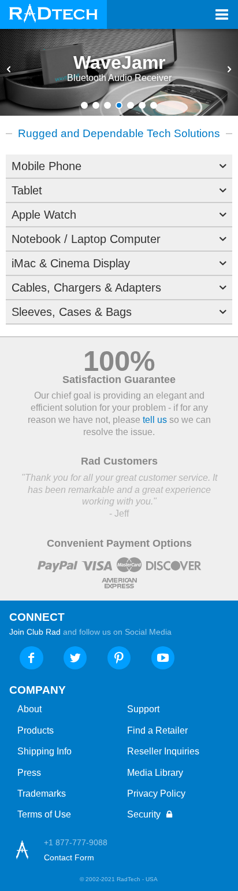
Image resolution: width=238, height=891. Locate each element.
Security (145, 814)
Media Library (155, 773)
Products (35, 730)
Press (29, 773)
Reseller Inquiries (163, 751)
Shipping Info (44, 751)
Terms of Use (44, 814)
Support (143, 709)
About (29, 709)
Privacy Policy (156, 793)
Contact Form (69, 857)
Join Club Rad (35, 631)
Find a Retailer (157, 730)
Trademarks (41, 793)
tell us (155, 420)
